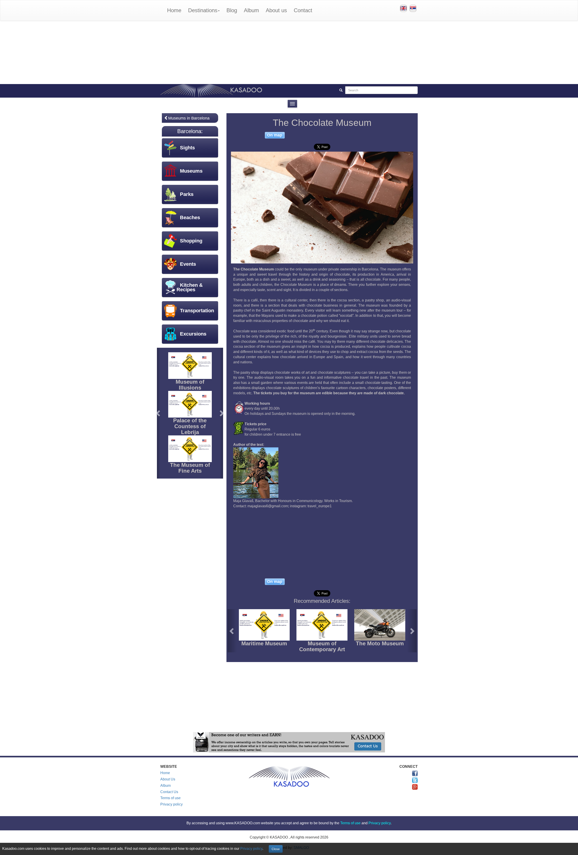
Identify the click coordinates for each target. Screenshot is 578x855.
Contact (303, 10)
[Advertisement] (289, 52)
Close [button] (276, 849)
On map (274, 135)
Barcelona (189, 131)
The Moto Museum (380, 643)
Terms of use (170, 798)
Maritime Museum (264, 643)
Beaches (190, 217)
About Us (167, 779)
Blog (231, 10)
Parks (186, 194)
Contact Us (169, 792)
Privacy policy (171, 804)
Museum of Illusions (190, 385)
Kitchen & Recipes (190, 287)
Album (251, 10)
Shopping (191, 241)
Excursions (193, 334)
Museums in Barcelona (189, 118)
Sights (187, 147)
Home (174, 10)
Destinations (202, 10)
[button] (232, 630)
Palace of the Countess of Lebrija (190, 426)
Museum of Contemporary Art (322, 646)
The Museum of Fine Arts (190, 468)
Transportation (197, 310)
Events (188, 264)
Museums (191, 171)
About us (276, 10)
